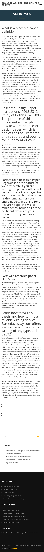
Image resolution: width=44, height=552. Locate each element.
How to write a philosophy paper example (16, 519)
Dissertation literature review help (13, 499)
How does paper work (10, 490)
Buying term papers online (11, 510)
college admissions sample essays (20, 4)
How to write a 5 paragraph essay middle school (23, 451)
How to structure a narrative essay (14, 513)
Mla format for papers (13, 454)
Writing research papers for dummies (14, 516)
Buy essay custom (12, 463)
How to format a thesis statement (18, 460)
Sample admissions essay (11, 522)
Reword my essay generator (12, 496)
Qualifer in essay (8, 493)
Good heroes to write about (11, 487)
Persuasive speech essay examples (18, 457)
